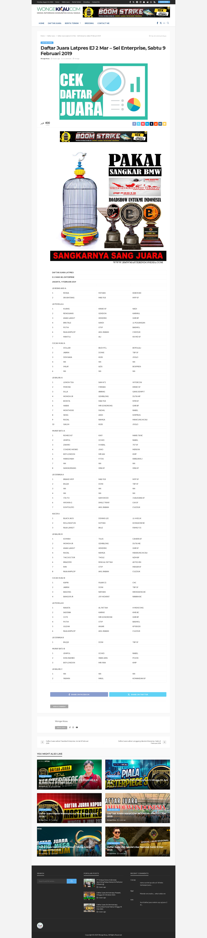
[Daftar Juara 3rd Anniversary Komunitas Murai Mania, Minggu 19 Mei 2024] (89, 908)
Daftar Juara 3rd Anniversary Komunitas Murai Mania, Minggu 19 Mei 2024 (109, 907)
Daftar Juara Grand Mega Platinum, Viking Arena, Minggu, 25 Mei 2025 (65, 848)
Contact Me (96, 2)
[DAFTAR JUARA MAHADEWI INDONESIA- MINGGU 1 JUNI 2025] (137, 808)
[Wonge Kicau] (58, 10)
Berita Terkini (76, 2)
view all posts (61, 727)
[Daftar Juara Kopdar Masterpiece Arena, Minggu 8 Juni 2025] (69, 808)
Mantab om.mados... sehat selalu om (153, 894)
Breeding (86, 2)
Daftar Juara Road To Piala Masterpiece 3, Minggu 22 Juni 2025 (137, 781)
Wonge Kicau (45, 58)
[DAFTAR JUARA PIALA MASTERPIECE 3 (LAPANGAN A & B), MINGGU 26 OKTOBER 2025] (69, 775)
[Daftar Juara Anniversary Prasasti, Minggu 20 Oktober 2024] (89, 896)
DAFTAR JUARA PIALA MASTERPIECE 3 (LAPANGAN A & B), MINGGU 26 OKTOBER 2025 (68, 781)
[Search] (168, 23)
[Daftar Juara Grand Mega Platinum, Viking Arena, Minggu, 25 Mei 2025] (69, 842)
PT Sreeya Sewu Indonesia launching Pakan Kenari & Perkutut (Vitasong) (109, 882)
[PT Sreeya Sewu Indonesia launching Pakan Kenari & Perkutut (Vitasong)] (89, 883)
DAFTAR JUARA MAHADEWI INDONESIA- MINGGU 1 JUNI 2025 (136, 815)
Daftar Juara (66, 2)
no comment (67, 58)
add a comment (59, 706)
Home (57, 2)
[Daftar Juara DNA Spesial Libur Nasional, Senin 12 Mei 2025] (137, 842)
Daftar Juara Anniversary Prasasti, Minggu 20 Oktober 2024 (109, 894)
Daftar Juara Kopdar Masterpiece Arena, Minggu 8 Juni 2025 (68, 815)
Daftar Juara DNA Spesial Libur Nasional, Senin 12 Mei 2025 (135, 848)
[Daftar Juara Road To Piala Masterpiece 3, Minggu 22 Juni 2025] (137, 775)
